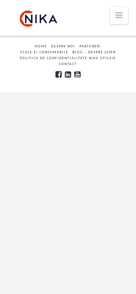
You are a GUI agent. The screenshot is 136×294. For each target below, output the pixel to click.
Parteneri (90, 46)
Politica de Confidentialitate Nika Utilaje (68, 58)
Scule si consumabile (44, 52)
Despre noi (63, 46)
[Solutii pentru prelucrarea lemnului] (38, 18)
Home (41, 46)
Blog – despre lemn (94, 52)
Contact (68, 64)
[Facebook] (58, 74)
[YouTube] (77, 74)
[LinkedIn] (68, 74)
